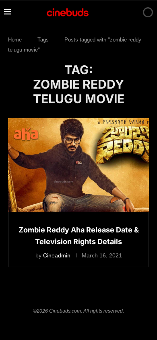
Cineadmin (56, 255)
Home (15, 40)
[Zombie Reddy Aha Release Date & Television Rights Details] (78, 165)
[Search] (134, 12)
